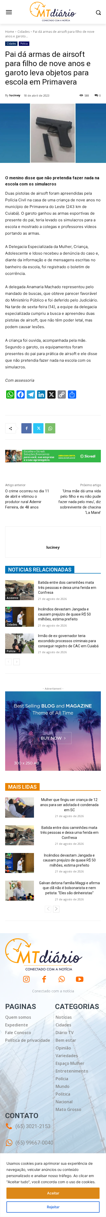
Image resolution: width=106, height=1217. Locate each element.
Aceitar (53, 1193)
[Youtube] (79, 979)
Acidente (12, 598)
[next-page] (16, 662)
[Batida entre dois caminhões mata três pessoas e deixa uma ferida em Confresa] (19, 590)
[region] (53, 1185)
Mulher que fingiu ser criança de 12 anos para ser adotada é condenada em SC (69, 805)
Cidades (23, 31)
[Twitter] (38, 428)
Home (9, 31)
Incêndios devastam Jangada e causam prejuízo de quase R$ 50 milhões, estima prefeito (64, 614)
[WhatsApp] (50, 428)
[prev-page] (8, 662)
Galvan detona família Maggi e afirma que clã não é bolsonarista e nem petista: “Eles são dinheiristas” (69, 888)
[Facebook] (26, 428)
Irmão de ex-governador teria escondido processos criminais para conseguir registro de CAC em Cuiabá (68, 641)
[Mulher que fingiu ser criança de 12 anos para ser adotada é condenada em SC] (19, 807)
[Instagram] (26, 979)
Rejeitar (53, 1207)
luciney (14, 95)
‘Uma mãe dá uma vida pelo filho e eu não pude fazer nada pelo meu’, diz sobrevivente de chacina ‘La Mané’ (79, 502)
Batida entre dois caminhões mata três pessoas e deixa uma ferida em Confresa (67, 587)
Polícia (24, 43)
